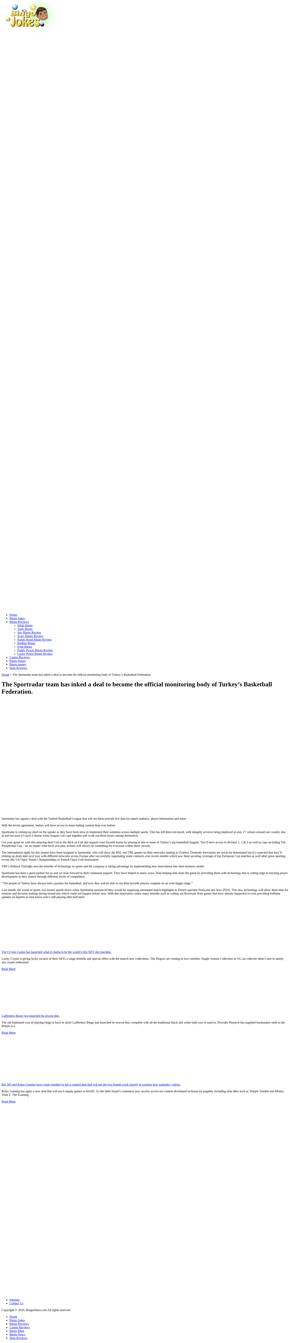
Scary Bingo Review (30, 636)
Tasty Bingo (25, 629)
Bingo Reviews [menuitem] (19, 1323)
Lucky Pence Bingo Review (35, 653)
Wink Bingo (25, 625)
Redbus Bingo (26, 643)
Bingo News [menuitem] (17, 1334)
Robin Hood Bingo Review (34, 639)
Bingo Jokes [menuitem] (17, 1320)
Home (5, 674)
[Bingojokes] (31, 33)
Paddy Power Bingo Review (35, 650)
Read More (9, 969)
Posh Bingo (24, 646)
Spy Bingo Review (29, 632)
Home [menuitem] (13, 1316)
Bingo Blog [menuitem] (16, 1331)
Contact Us (16, 1303)
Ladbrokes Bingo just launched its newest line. (31, 1015)
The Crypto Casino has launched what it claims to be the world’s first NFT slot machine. (56, 952)
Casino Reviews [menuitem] (19, 1327)
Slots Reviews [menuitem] (18, 1338)
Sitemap (14, 1299)
